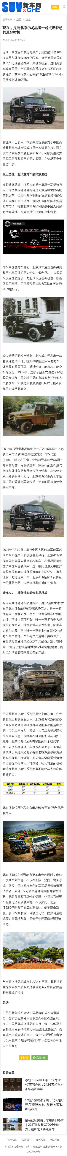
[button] (55, 7)
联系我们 (26, 1139)
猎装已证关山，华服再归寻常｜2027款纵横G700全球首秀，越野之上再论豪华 (44, 1125)
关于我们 (12, 1139)
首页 (19, 19)
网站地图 (55, 1139)
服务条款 (40, 1139)
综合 (28, 19)
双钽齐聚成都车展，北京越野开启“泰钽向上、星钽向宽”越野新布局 (44, 1105)
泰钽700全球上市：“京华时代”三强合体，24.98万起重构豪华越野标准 (44, 1085)
